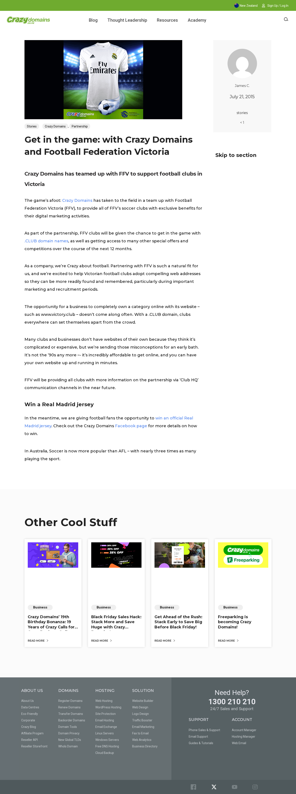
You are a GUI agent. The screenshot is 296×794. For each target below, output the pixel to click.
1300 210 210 (231, 701)
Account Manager (244, 730)
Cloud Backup (104, 753)
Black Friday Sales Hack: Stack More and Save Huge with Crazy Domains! (116, 624)
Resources (167, 20)
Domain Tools (67, 727)
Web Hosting (103, 701)
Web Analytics (141, 740)
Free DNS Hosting (107, 746)
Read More (36, 640)
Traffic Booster (142, 720)
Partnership (80, 126)
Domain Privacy (69, 733)
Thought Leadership (127, 20)
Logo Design (140, 714)
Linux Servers (104, 733)
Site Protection (105, 714)
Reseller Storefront (34, 746)
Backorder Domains (71, 720)
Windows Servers (107, 740)
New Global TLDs (69, 740)
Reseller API (29, 740)
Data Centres (30, 707)
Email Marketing (143, 727)
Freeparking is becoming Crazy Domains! (234, 622)
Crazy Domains (55, 126)
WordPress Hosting (108, 707)
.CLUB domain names (46, 241)
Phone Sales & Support (204, 730)
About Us (27, 701)
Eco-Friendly (29, 714)
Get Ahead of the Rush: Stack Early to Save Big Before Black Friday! (178, 622)
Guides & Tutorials (201, 743)
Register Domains (70, 701)
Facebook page (131, 426)
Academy (197, 20)
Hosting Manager (243, 736)
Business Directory (145, 746)
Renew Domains (69, 707)
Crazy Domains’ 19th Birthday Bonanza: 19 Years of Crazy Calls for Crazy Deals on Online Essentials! (51, 627)
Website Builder (142, 701)
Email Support (198, 736)
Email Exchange (106, 727)
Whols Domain (68, 746)
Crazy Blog (28, 727)
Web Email (239, 743)
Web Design (140, 707)
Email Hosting (104, 720)
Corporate (28, 720)
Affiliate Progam (32, 733)
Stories (32, 126)
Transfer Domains (70, 714)
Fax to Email (140, 733)
